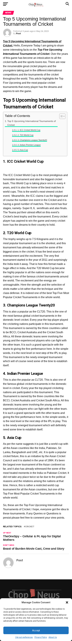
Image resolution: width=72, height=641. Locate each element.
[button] (67, 602)
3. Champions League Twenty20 (32, 140)
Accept (36, 630)
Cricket (29, 527)
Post (18, 33)
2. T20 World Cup (25, 135)
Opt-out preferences (24, 637)
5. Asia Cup (23, 150)
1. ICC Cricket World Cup (29, 130)
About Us (53, 637)
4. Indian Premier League (29, 145)
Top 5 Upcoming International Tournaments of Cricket (31, 123)
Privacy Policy (40, 637)
